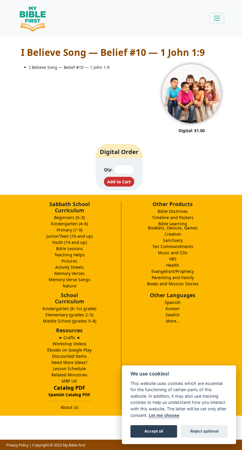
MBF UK (69, 381)
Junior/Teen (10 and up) (69, 236)
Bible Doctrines (173, 211)
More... (173, 321)
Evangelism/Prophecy (172, 271)
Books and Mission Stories (173, 283)
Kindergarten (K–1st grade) (69, 308)
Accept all (153, 431)
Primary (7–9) (69, 230)
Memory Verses (69, 273)
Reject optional (204, 431)
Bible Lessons (69, 248)
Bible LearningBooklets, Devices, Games (173, 226)
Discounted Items (69, 356)
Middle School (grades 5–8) (69, 321)
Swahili (173, 315)
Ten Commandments (172, 246)
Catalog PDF (69, 387)
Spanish (173, 302)
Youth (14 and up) (69, 242)
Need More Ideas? (69, 362)
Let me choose (164, 415)
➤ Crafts (69, 337)
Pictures (69, 261)
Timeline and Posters (173, 217)
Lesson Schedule (69, 368)
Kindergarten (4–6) (69, 223)
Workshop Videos (69, 344)
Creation (172, 234)
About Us (69, 407)
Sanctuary (173, 240)
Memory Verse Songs (69, 279)
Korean (173, 308)
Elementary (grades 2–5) (69, 315)
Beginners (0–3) (69, 217)
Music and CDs (172, 252)
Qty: (108, 169)
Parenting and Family (173, 277)
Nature (69, 286)
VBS (172, 259)
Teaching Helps (69, 255)
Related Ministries (69, 375)
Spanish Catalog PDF (69, 394)
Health (172, 265)
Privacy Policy (17, 445)
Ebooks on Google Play (69, 350)
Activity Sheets (69, 267)
